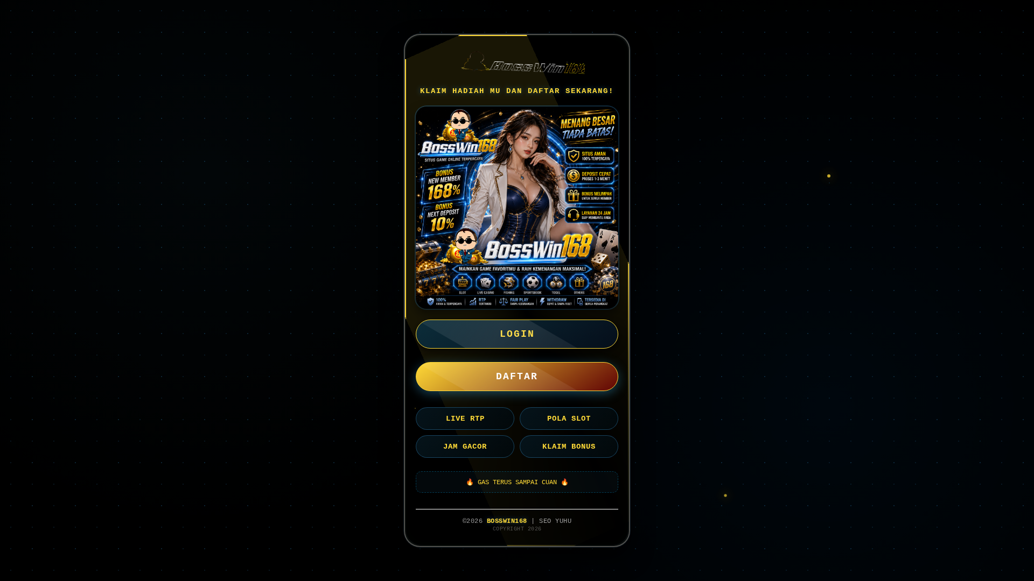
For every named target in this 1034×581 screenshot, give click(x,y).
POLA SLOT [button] (569, 418)
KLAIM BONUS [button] (569, 446)
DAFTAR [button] (517, 376)
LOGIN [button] (517, 334)
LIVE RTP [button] (465, 418)
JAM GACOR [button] (465, 446)
